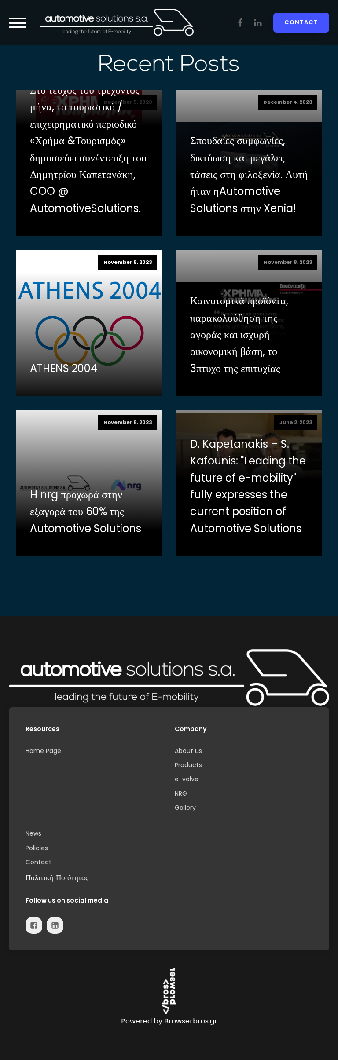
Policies (37, 848)
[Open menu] (17, 23)
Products (188, 764)
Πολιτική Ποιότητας (57, 877)
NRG (181, 793)
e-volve (186, 779)
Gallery (185, 807)
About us (188, 750)
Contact (301, 22)
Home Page (43, 750)
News (33, 833)
